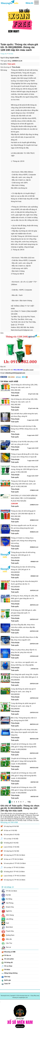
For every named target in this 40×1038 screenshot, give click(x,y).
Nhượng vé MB (9, 952)
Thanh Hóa (10, 931)
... (25, 802)
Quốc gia (7, 980)
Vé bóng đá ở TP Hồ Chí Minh (14, 871)
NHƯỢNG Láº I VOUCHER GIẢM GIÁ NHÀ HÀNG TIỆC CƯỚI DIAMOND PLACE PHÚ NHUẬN (24, 498)
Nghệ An (9, 911)
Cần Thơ (9, 943)
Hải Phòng (9, 903)
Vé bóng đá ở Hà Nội (11, 843)
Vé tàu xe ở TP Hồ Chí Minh (13, 859)
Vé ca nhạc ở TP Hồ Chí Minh (14, 867)
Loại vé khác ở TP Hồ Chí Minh (14, 876)
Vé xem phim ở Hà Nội (12, 834)
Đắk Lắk (9, 939)
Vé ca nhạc (8, 966)
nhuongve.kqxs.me (9, 2)
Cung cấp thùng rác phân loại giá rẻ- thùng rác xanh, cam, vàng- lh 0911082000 (23, 691)
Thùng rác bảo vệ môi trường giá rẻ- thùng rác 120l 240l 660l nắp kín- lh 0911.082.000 (23, 513)
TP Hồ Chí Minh (11, 891)
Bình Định (9, 927)
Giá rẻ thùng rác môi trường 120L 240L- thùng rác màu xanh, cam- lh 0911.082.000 (24, 387)
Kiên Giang (10, 915)
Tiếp (29, 802)
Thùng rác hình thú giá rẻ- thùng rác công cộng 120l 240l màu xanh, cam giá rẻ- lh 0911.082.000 (23, 483)
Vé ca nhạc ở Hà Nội (11, 838)
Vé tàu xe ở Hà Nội (10, 830)
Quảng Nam (10, 935)
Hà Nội (8, 895)
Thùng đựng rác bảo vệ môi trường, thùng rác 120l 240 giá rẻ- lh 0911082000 (23, 555)
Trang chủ (3, 53)
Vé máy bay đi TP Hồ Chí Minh (14, 855)
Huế (7, 923)
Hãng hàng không (10, 973)
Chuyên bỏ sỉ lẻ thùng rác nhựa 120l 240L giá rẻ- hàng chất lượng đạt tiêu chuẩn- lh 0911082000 (23, 746)
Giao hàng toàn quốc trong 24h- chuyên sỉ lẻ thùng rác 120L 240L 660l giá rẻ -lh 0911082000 (24, 677)
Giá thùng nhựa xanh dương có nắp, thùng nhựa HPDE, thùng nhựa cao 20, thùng (24, 428)
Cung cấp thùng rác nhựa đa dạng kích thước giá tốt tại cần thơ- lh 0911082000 (24, 583)
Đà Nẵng (9, 899)
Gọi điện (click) (28, 370)
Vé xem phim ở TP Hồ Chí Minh (15, 863)
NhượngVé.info (5, 995)
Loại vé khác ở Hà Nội (11, 847)
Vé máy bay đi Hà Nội (11, 826)
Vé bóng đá (8, 962)
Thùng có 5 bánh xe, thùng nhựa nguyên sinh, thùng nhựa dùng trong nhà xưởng (23, 540)
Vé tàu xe (7, 955)
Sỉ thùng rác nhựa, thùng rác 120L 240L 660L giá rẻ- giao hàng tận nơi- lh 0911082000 (24, 598)
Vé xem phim (9, 959)
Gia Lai (8, 947)
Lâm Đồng (9, 919)
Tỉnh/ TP (7, 983)
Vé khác (10, 53)
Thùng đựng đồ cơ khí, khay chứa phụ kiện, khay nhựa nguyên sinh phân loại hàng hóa (24, 732)
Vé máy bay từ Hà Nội (11, 851)
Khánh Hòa (10, 907)
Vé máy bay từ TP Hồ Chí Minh (14, 880)
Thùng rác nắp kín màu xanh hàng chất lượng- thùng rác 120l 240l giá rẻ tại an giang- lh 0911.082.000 (24, 469)
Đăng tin (29, 3)
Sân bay (7, 976)
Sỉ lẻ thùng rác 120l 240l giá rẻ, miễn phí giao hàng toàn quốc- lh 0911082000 (23, 612)
